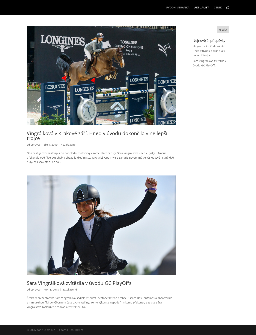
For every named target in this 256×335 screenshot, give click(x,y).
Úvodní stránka (177, 7)
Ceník (218, 7)
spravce (35, 144)
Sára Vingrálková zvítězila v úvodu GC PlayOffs (79, 283)
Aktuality (201, 7)
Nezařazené (68, 144)
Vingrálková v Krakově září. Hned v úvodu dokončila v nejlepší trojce (97, 136)
